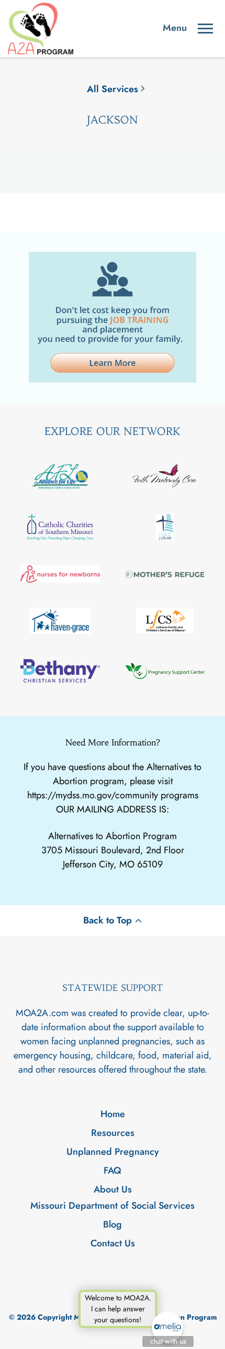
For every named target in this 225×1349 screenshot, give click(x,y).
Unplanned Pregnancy (112, 1151)
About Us (113, 1189)
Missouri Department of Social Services (112, 1205)
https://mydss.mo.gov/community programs (112, 795)
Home (112, 1114)
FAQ (112, 1170)
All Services (112, 89)
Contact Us (113, 1243)
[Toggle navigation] (205, 28)
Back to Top (107, 920)
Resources (112, 1133)
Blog (112, 1224)
